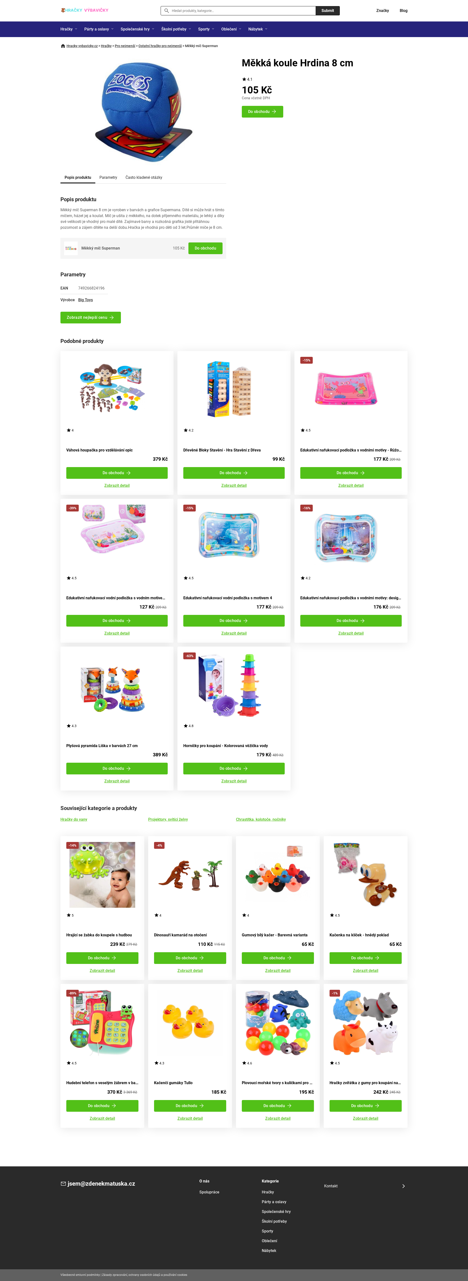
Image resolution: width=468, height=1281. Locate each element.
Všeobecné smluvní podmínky (80, 1275)
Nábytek (255, 29)
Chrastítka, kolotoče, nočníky (261, 819)
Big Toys (85, 300)
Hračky (66, 29)
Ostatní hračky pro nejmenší (160, 46)
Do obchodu (205, 248)
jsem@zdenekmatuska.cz (101, 1183)
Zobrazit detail (117, 486)
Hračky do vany (73, 819)
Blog (404, 10)
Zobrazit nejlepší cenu (87, 317)
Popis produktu (78, 177)
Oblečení (229, 29)
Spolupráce (209, 1192)
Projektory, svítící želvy (168, 819)
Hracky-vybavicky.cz (82, 46)
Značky (382, 10)
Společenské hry (135, 29)
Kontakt (331, 1186)
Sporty (204, 29)
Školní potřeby (173, 29)
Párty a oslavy (96, 29)
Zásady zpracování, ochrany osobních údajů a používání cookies (144, 1275)
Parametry (108, 177)
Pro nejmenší (125, 46)
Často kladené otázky (144, 177)
